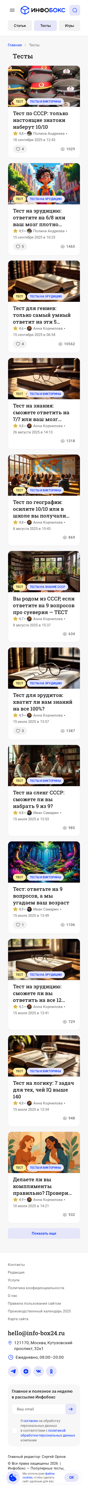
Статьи (20, 26)
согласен (30, 1421)
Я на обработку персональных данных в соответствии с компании (48, 1430)
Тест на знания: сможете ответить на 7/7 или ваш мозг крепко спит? (41, 412)
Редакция (16, 1272)
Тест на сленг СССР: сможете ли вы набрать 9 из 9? (39, 799)
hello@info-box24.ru (36, 1333)
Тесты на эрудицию (46, 199)
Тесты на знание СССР (47, 587)
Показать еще (44, 1233)
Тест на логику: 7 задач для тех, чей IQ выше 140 (43, 1089)
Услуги (14, 1280)
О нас (12, 1296)
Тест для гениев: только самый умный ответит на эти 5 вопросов (42, 315)
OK (71, 1477)
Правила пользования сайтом (34, 1303)
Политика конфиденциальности (36, 1288)
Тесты (45, 26)
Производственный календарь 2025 (39, 1311)
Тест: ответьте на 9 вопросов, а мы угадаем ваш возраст (41, 896)
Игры (69, 26)
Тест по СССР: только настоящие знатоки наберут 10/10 (40, 120)
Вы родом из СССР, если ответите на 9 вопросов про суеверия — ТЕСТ (44, 605)
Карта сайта (18, 1319)
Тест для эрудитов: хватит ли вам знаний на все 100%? (42, 702)
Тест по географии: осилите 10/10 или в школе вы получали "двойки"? (39, 509)
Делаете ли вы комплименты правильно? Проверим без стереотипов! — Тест (44, 1186)
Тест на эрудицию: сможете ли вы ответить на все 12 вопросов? (37, 993)
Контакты (16, 1264)
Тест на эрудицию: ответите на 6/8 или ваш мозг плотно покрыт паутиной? (39, 217)
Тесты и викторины (45, 101)
